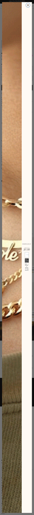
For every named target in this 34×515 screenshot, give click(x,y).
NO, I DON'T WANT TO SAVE (27, 265)
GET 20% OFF (27, 260)
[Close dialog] (28, 5)
